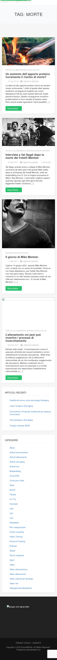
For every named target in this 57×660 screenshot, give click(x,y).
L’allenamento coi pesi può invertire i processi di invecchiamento (23, 338)
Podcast (13, 546)
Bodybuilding (33, 150)
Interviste (45, 150)
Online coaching (17, 532)
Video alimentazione (18, 569)
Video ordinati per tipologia (21, 578)
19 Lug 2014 (13, 81)
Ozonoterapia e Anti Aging (21, 420)
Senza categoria (17, 555)
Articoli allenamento (16, 150)
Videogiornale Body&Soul (21, 588)
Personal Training (17, 541)
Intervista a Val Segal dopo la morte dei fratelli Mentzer (25, 156)
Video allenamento (18, 574)
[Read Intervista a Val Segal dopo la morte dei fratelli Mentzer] (28, 131)
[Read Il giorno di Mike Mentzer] (28, 223)
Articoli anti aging (17, 461)
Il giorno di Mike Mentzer (22, 257)
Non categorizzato (18, 527)
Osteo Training (16, 536)
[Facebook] (23, 655)
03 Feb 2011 (13, 345)
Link (11, 517)
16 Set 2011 (13, 162)
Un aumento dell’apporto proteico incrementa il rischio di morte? (28, 75)
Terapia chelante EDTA (20, 425)
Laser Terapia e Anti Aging (21, 406)
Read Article (13, 108)
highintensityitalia (31, 81)
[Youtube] (32, 655)
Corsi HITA (14, 475)
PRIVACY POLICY (23, 643)
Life (11, 513)
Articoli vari (14, 466)
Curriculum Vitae (17, 480)
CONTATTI (37, 643)
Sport (12, 560)
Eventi (12, 489)
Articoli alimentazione (16, 70)
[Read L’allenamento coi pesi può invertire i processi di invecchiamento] (28, 311)
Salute (36, 70)
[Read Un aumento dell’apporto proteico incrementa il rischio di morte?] (28, 51)
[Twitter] (28, 655)
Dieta (30, 70)
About (12, 447)
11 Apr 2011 (13, 261)
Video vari (14, 583)
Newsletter (14, 522)
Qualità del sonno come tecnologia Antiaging (29, 400)
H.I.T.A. (13, 499)
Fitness (13, 494)
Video (12, 564)
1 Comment (46, 162)
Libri (11, 508)
